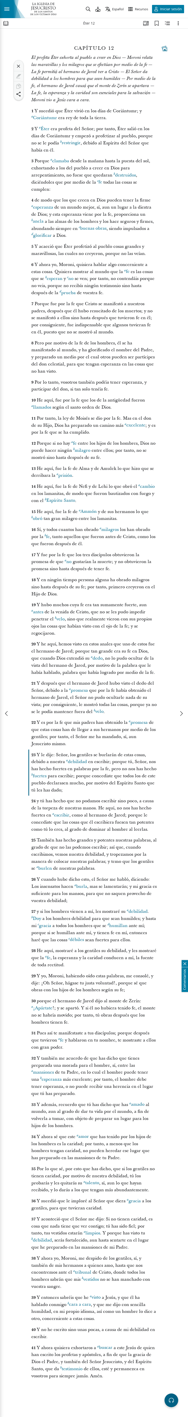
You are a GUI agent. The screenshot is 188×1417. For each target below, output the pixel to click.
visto (96, 1297)
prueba (68, 293)
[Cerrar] (19, 66)
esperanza (43, 207)
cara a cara (80, 1305)
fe (100, 182)
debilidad (77, 762)
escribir (61, 815)
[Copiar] (19, 86)
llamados (42, 407)
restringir (71, 143)
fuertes (40, 776)
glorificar (42, 235)
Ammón (89, 512)
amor (83, 1137)
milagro (82, 450)
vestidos (91, 1279)
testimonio (72, 1369)
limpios (92, 1233)
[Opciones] (178, 23)
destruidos (125, 175)
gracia (45, 926)
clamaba (60, 161)
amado (137, 1105)
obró (37, 518)
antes (38, 612)
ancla (38, 221)
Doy (37, 918)
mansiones (43, 1072)
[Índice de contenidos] (6, 23)
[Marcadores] (157, 23)
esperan (54, 279)
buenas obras (93, 229)
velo (60, 619)
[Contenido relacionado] (167, 23)
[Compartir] (19, 94)
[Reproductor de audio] (171, 1400)
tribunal (83, 1272)
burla (81, 886)
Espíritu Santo (60, 501)
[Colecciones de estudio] (146, 23)
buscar (105, 1348)
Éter (45, 129)
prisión (65, 475)
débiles (77, 940)
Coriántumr (45, 118)
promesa (79, 690)
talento (92, 1183)
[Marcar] (19, 76)
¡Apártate (42, 1008)
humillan (118, 926)
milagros (110, 530)
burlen (45, 868)
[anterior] (7, 713)
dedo (98, 658)
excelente (135, 425)
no (70, 279)
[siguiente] (181, 713)
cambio (147, 486)
